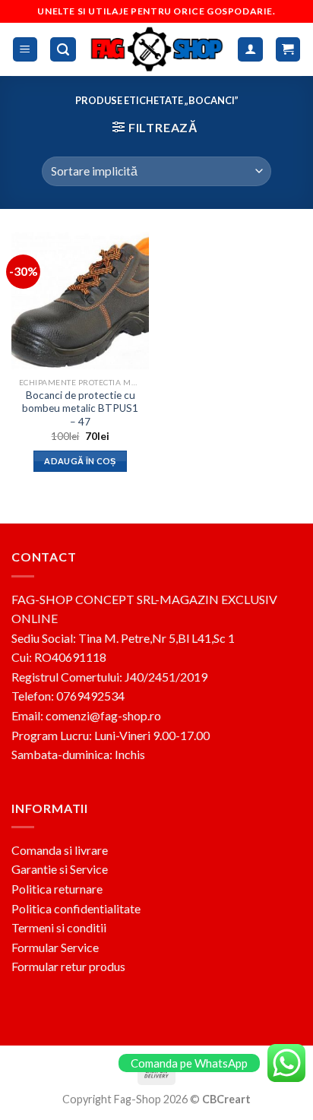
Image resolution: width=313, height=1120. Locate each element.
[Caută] (63, 49)
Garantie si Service (59, 869)
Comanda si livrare (59, 850)
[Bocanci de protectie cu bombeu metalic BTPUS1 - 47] (80, 300)
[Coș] (288, 49)
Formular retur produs (68, 966)
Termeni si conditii (58, 927)
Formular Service (55, 947)
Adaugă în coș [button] (79, 461)
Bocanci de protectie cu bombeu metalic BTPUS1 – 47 (80, 408)
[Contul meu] (250, 49)
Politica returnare (57, 888)
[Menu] (25, 49)
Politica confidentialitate (76, 908)
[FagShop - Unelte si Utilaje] (157, 49)
